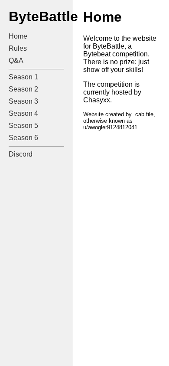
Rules (18, 48)
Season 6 (23, 137)
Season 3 (23, 101)
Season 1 (23, 77)
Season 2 (23, 89)
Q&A (16, 60)
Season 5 (23, 125)
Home (18, 36)
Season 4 (23, 113)
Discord (20, 154)
